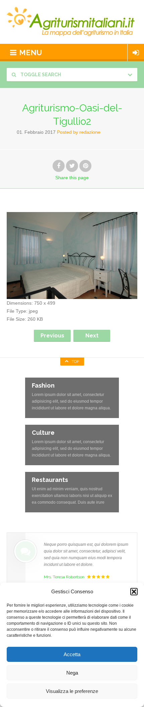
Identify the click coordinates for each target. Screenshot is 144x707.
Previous (52, 335)
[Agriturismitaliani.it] (72, 22)
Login (136, 52)
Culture (43, 432)
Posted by (78, 132)
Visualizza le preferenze (72, 691)
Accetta (72, 654)
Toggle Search (40, 74)
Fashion (43, 385)
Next (91, 335)
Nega (72, 673)
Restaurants (50, 479)
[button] (134, 591)
